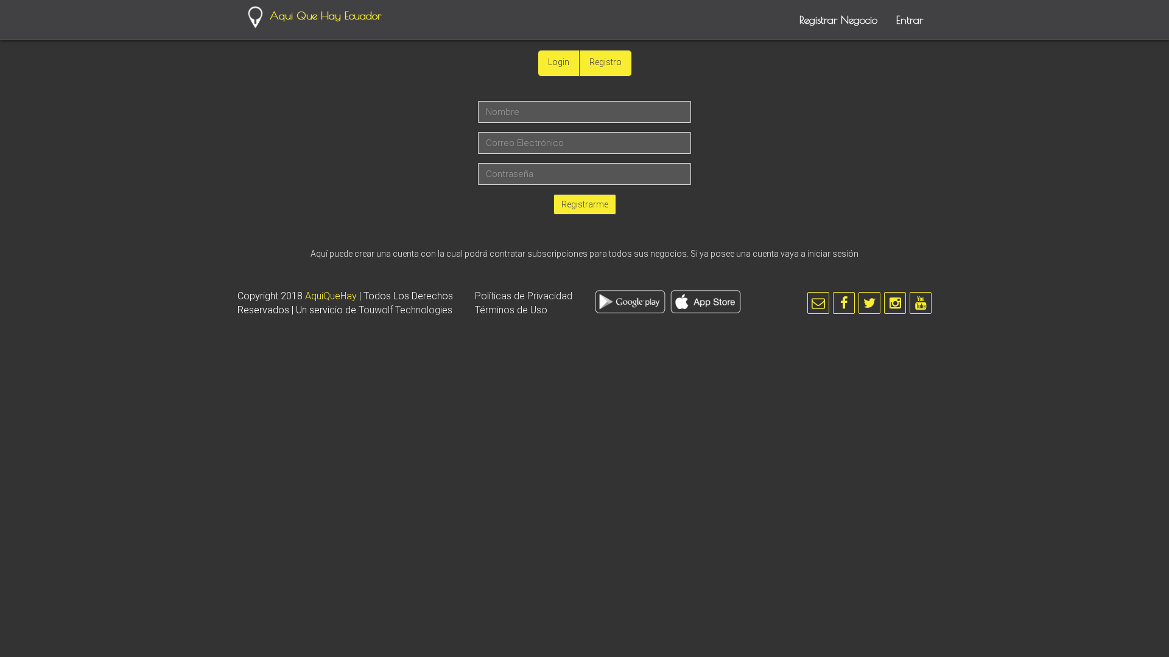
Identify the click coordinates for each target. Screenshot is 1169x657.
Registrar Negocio (838, 19)
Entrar (909, 19)
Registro (605, 62)
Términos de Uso (511, 310)
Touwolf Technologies (405, 310)
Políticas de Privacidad (523, 296)
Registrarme (584, 204)
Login (558, 62)
